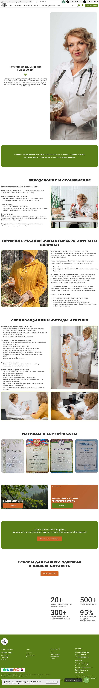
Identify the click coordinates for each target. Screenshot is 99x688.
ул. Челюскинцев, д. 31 (82, 665)
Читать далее (29, 683)
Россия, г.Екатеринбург (82, 663)
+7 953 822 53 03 (92, 2)
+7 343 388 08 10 (75, 2)
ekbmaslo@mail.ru (82, 652)
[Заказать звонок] (86, 680)
